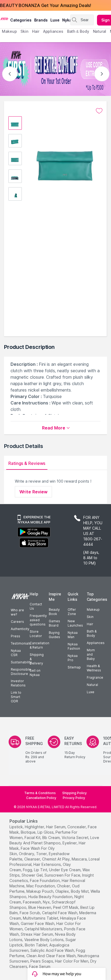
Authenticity (20, 629)
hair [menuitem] (35, 31)
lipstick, (16, 826)
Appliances (96, 643)
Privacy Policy (74, 798)
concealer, (77, 826)
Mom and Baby (91, 654)
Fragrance (95, 677)
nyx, (47, 902)
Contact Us (36, 606)
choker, (64, 886)
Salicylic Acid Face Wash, (52, 950)
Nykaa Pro (73, 658)
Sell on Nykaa (35, 672)
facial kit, (33, 837)
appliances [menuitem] (53, 31)
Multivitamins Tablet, (41, 918)
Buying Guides (54, 635)
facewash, (32, 902)
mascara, (80, 859)
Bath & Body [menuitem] (78, 31)
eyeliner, (70, 843)
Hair (90, 624)
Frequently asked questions (38, 620)
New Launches (75, 623)
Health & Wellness (94, 668)
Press (15, 636)
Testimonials (21, 643)
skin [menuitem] (24, 31)
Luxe (90, 692)
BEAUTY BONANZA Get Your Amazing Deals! (45, 5)
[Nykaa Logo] (4, 18)
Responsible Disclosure (21, 671)
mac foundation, (41, 886)
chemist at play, (56, 859)
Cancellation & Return (39, 645)
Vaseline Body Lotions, (44, 939)
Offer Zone (72, 611)
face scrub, (30, 912)
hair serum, (56, 826)
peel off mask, (66, 907)
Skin (90, 617)
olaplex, (62, 891)
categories (21, 20)
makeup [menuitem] (9, 31)
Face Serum (39, 966)
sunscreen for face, (62, 875)
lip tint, (41, 869)
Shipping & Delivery (37, 659)
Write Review (33, 491)
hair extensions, (47, 864)
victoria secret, (75, 837)
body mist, (80, 891)
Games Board (54, 623)
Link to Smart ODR (16, 696)
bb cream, (51, 837)
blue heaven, (40, 907)
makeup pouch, (40, 891)
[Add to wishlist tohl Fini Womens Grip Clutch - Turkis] (99, 111)
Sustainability (21, 662)
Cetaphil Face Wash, (60, 912)
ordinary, (27, 853)
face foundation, (45, 880)
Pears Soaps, (42, 961)
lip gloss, (45, 832)
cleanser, (32, 859)
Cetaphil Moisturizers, (44, 929)
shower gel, (32, 875)
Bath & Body (91, 633)
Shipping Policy (74, 793)
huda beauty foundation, (50, 896)
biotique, (28, 832)
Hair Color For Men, (72, 961)
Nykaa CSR (16, 653)
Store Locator (36, 634)
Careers (17, 622)
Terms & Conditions (40, 793)
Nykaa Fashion (74, 646)
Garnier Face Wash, (38, 923)
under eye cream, (65, 869)
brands (41, 20)
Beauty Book (54, 611)
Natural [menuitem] (99, 31)
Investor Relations (18, 683)
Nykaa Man (73, 635)
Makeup (93, 609)
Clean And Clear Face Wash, (51, 955)
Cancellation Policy (41, 798)
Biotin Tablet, (36, 945)
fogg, (28, 869)
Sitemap (74, 667)
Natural (92, 685)
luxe (55, 20)
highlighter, (35, 826)
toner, (42, 853)
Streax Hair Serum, (37, 934)
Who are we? (17, 612)
